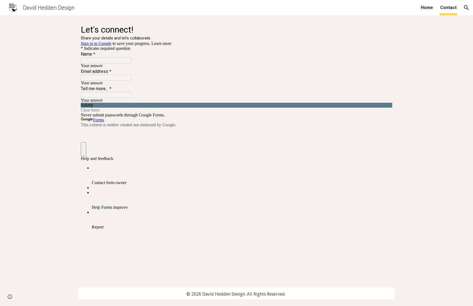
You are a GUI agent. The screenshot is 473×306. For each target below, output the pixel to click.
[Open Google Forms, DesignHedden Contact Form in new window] (384, 29)
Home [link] (427, 7)
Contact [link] (448, 7)
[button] (466, 7)
